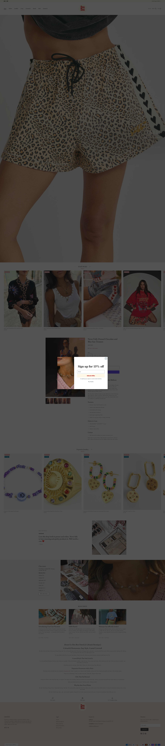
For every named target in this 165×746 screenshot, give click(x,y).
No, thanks (90, 381)
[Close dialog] (106, 358)
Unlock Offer (91, 376)
